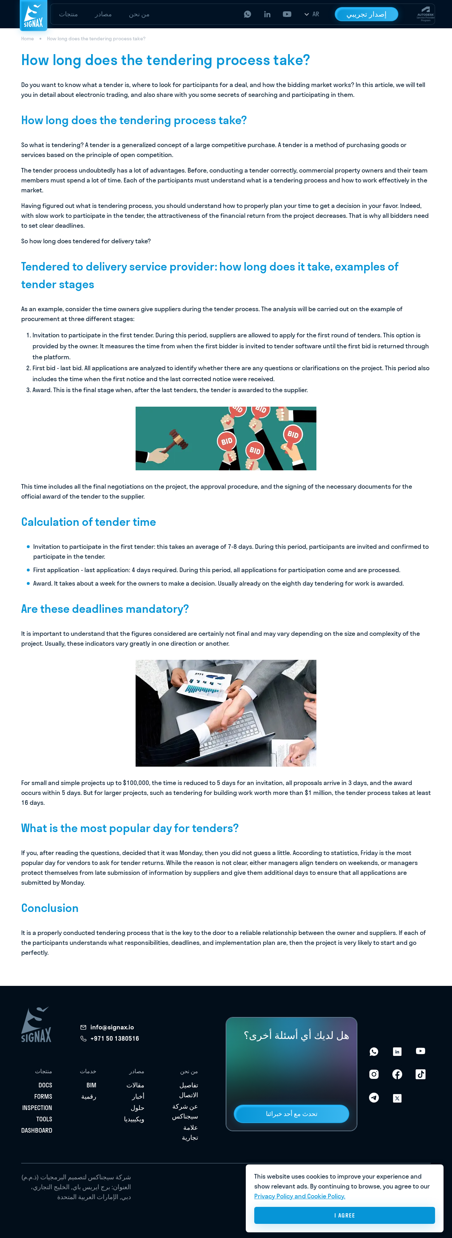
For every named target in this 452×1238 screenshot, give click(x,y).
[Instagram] (373, 1074)
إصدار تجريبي (366, 14)
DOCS (45, 1085)
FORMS (43, 1096)
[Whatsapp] (373, 1050)
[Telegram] (373, 1097)
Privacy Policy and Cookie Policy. (299, 1196)
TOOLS (44, 1119)
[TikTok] (420, 1074)
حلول (137, 1108)
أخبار (138, 1096)
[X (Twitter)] (397, 1097)
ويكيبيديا (134, 1119)
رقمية (88, 1096)
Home (27, 38)
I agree (344, 1215)
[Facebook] (397, 1074)
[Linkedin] (397, 1050)
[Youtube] (420, 1050)
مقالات (135, 1085)
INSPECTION (37, 1108)
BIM (91, 1085)
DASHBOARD (36, 1130)
